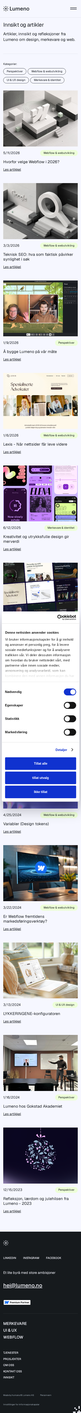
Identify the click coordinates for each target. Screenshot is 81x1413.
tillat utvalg (40, 778)
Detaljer (61, 750)
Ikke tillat (40, 792)
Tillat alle (40, 763)
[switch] (70, 705)
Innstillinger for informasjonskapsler (21, 1404)
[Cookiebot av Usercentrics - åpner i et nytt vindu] (57, 617)
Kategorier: (10, 64)
